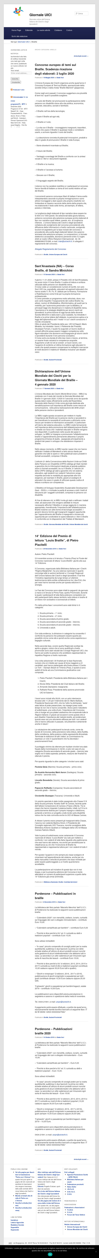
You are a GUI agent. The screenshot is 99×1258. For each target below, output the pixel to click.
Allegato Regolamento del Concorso (50, 249)
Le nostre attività (43, 30)
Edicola (40, 1186)
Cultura (69, 30)
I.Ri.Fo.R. (70, 1189)
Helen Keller (71, 1187)
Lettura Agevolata (17, 1222)
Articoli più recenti (81, 56)
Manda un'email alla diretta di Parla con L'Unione (24, 1198)
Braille (46, 254)
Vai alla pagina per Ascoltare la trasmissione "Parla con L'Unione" (24, 1174)
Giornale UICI (40, 14)
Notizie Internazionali (72, 1224)
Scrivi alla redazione (19, 36)
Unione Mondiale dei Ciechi (77, 1229)
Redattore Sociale (17, 1225)
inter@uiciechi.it (65, 241)
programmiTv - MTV (18, 104)
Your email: (15, 70)
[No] (96, 1251)
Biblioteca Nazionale (51, 882)
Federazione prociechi (75, 1184)
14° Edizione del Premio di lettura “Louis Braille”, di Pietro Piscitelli (56, 540)
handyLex (14, 1220)
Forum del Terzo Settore (76, 1215)
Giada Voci (60, 77)
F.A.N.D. (70, 1210)
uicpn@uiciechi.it (63, 1001)
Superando (15, 1230)
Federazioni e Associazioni (74, 1207)
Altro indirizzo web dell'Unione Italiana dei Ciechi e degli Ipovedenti (49, 1174)
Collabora (58, 30)
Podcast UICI (19, 90)
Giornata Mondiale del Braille (59, 524)
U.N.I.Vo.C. (71, 1192)
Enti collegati (69, 1172)
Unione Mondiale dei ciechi (78, 524)
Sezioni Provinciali (55, 360)
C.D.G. (69, 1194)
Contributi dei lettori (70, 882)
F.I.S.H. (70, 1212)
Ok (50, 1254)
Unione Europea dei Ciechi (58, 254)
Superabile (15, 1227)
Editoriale (29, 30)
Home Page (16, 30)
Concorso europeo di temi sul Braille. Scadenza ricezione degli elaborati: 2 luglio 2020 (55, 69)
